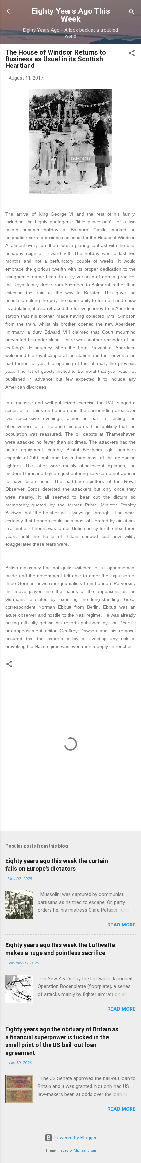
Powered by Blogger (74, 1138)
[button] (132, 54)
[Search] (132, 13)
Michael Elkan (85, 1150)
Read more (121, 925)
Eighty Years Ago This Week (70, 15)
